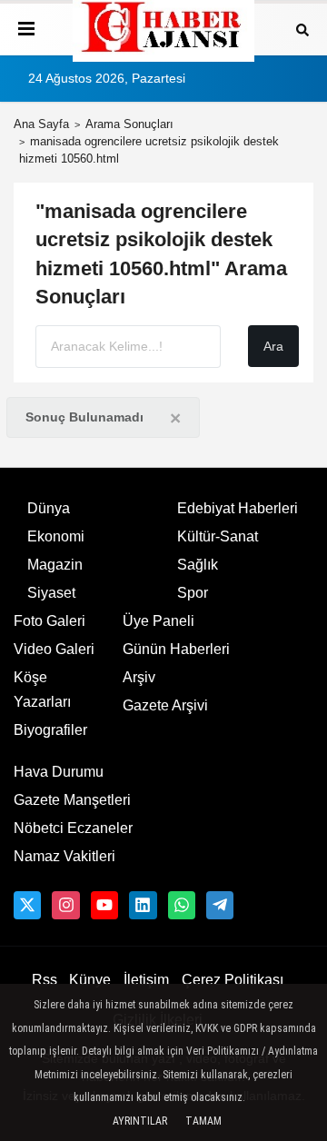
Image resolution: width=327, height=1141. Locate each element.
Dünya (48, 508)
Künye (90, 979)
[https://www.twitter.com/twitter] (27, 904)
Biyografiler (50, 730)
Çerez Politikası (232, 979)
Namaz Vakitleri (64, 856)
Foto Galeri (49, 621)
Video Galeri (54, 649)
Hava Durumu (59, 771)
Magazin (55, 564)
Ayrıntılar (140, 1121)
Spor (192, 592)
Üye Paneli (158, 621)
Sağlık (197, 564)
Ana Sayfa (41, 124)
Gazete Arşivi (165, 705)
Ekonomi (55, 536)
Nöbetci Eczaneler (73, 828)
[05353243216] (181, 904)
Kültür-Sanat (217, 536)
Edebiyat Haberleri (237, 508)
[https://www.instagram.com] (65, 904)
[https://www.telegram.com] (219, 904)
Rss (44, 979)
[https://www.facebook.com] (104, 904)
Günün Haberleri (176, 649)
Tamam (203, 1121)
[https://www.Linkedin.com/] (142, 904)
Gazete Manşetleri (72, 800)
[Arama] (302, 28)
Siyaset (51, 592)
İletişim (146, 979)
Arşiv (139, 677)
